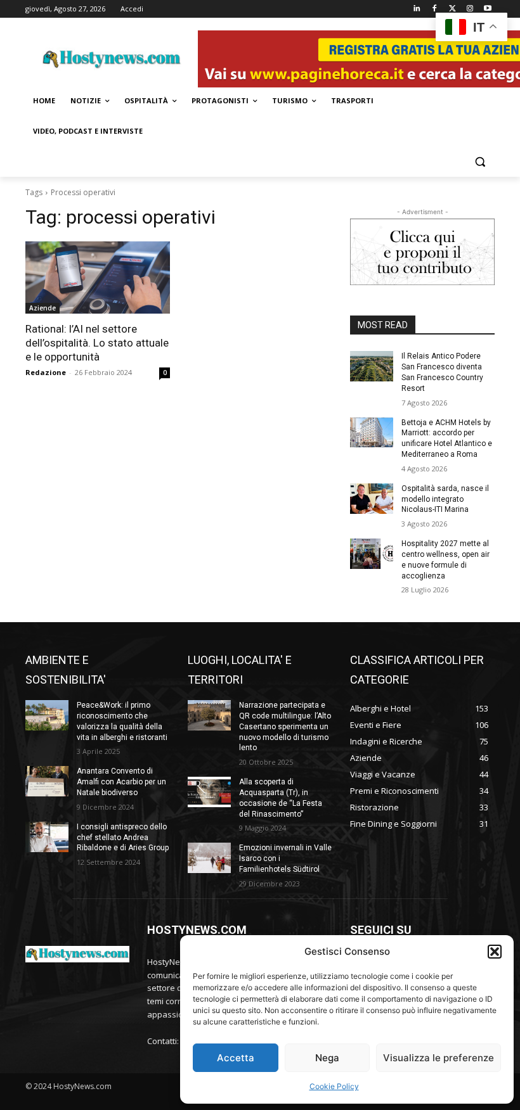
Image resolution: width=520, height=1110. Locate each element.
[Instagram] (469, 9)
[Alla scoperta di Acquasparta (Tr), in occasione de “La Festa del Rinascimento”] (209, 792)
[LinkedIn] (417, 9)
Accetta (235, 1058)
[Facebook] (434, 9)
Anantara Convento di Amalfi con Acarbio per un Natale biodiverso (121, 782)
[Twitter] (452, 9)
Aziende (42, 307)
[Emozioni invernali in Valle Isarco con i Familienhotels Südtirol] (209, 858)
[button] (494, 951)
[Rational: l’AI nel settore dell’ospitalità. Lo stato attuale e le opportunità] (97, 277)
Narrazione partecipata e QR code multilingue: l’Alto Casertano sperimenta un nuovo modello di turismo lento (285, 726)
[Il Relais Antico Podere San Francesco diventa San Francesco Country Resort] (371, 366)
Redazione (45, 372)
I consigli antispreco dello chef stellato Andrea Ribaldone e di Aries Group (123, 837)
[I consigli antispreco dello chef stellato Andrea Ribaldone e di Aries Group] (46, 837)
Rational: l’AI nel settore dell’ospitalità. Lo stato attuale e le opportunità (97, 342)
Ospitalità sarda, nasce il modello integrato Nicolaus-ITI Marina (445, 499)
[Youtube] (487, 9)
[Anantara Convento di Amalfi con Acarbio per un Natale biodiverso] (46, 781)
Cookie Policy (334, 1086)
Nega (327, 1058)
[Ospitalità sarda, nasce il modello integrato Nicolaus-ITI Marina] (371, 498)
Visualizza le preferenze (438, 1058)
